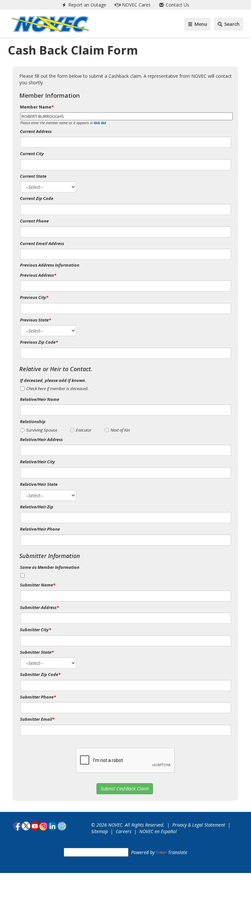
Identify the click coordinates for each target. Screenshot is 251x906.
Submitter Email (37, 719)
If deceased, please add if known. (53, 380)
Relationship (32, 421)
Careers (123, 831)
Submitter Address (39, 607)
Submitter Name (37, 585)
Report (86, 5)
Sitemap (99, 831)
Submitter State (37, 652)
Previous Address (38, 275)
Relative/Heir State (39, 484)
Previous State (35, 320)
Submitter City (35, 630)
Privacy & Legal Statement (198, 825)
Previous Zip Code (39, 342)
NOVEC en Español (158, 831)
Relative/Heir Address (41, 439)
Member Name (37, 107)
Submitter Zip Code (40, 674)
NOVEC (136, 5)
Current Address (36, 131)
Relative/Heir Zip (36, 507)
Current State (33, 176)
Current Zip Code (36, 198)
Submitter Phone (38, 697)
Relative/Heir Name (39, 399)
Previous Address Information (49, 265)
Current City (32, 153)
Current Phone (34, 221)
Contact (176, 5)
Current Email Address (42, 243)
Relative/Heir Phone (40, 529)
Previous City (34, 297)
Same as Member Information (49, 567)
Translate (177, 852)
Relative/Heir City (37, 462)
